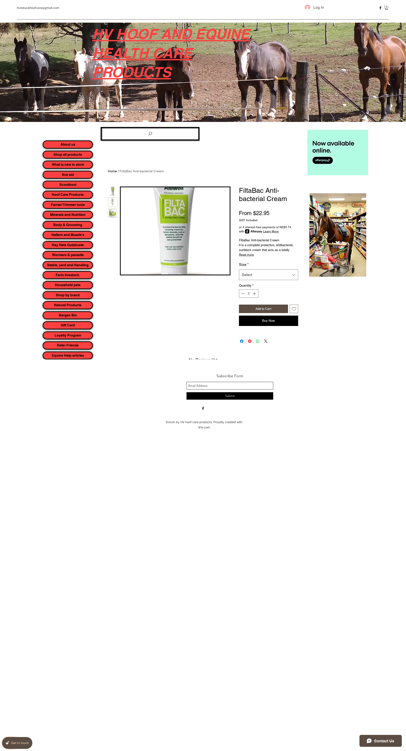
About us (67, 144)
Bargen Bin (68, 315)
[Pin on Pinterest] (249, 341)
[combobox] (268, 274)
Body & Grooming (67, 225)
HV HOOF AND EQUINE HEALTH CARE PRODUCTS (171, 53)
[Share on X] (265, 341)
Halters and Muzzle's (67, 235)
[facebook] (380, 8)
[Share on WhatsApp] (257, 341)
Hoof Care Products (68, 195)
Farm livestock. (68, 275)
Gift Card (68, 325)
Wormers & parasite (68, 255)
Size (244, 264)
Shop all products (67, 155)
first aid (68, 175)
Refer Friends (68, 345)
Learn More (271, 231)
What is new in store (68, 165)
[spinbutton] (249, 294)
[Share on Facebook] (241, 341)
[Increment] (255, 294)
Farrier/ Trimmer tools (68, 205)
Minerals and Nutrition (67, 215)
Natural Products (67, 305)
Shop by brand (68, 295)
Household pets (68, 285)
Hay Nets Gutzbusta (68, 245)
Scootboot (67, 185)
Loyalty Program (68, 335)
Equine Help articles (68, 355)
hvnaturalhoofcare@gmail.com (38, 8)
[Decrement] (243, 294)
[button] (386, 8)
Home (112, 171)
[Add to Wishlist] (294, 309)
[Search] (150, 134)
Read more (246, 254)
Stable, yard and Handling (68, 265)
